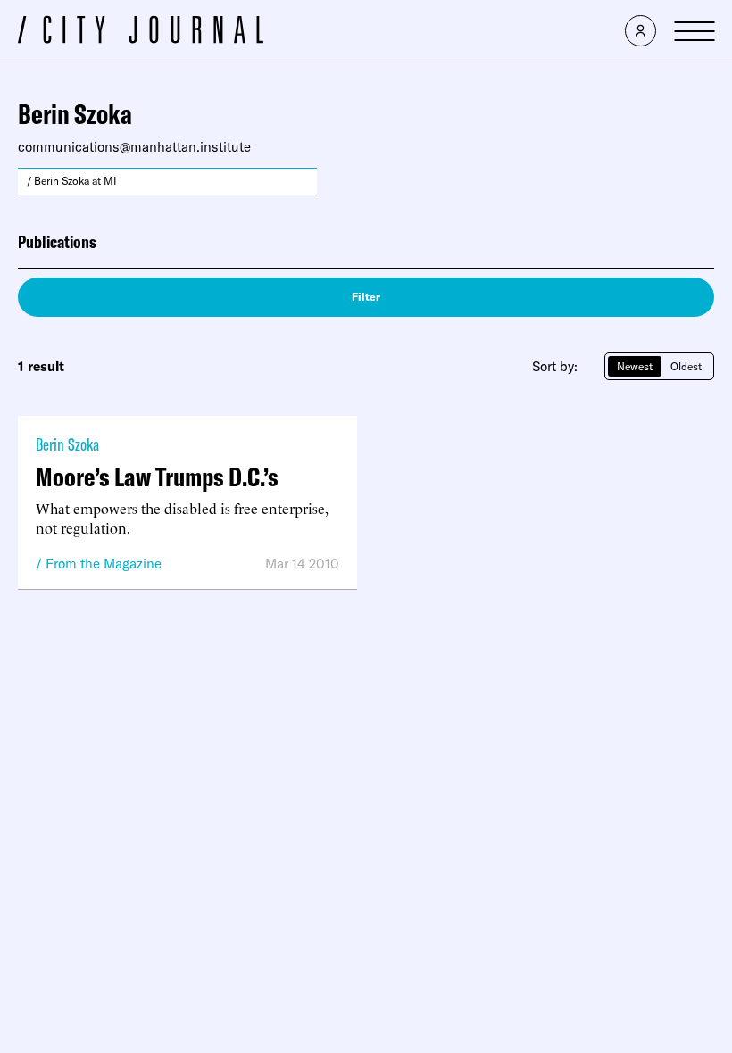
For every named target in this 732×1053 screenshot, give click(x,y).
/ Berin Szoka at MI (72, 180)
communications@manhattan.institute (134, 146)
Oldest (686, 366)
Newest (635, 366)
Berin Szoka (67, 444)
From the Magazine (104, 563)
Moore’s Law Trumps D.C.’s (157, 476)
